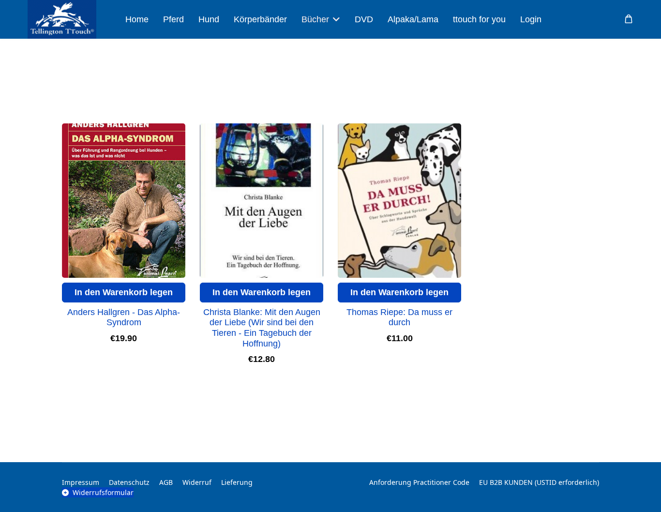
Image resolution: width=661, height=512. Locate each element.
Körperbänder (260, 19)
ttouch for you (479, 19)
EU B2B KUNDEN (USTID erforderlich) (539, 482)
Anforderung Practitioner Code (419, 482)
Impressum (80, 482)
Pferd (173, 19)
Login (530, 19)
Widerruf (196, 482)
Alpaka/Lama (413, 19)
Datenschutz (129, 482)
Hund (208, 19)
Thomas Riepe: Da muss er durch (399, 317)
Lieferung (237, 482)
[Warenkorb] (628, 19)
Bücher (315, 19)
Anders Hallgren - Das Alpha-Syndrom (123, 317)
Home (137, 19)
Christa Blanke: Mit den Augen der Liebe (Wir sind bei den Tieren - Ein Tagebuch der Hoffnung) (261, 327)
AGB (166, 482)
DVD (364, 19)
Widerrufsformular (103, 492)
